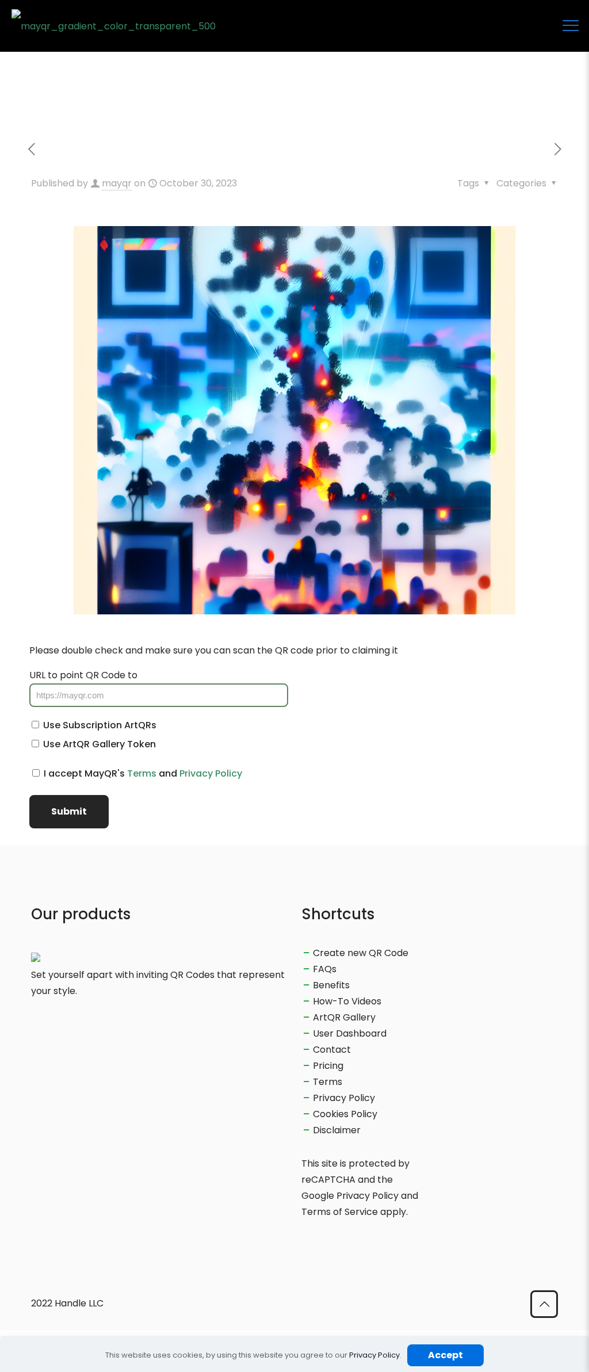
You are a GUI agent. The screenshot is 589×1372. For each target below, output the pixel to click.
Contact (332, 1049)
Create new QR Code (360, 953)
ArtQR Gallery (344, 1017)
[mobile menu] (570, 26)
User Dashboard (350, 1033)
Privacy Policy (210, 773)
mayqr (117, 183)
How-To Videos (347, 1001)
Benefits (331, 985)
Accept (445, 1355)
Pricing (328, 1065)
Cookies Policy (345, 1114)
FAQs (324, 969)
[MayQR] (114, 26)
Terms (141, 773)
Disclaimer (337, 1130)
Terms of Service (339, 1211)
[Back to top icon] (544, 1304)
